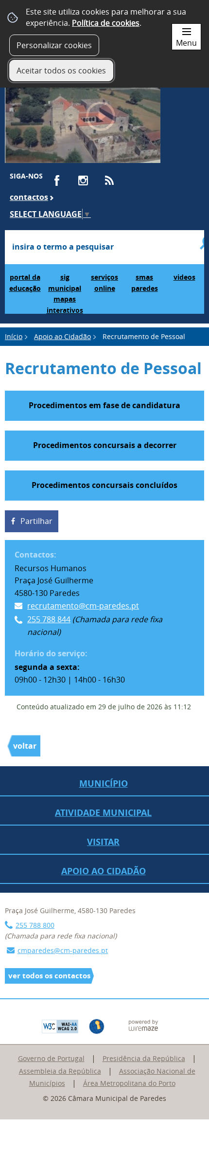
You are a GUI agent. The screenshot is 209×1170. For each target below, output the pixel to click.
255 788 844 (48, 619)
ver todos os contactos (49, 976)
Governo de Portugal (51, 1058)
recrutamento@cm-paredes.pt (83, 605)
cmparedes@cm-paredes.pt (62, 950)
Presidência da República (144, 1058)
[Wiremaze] (143, 1024)
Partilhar (36, 521)
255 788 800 (35, 925)
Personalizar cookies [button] (54, 45)
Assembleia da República (60, 1071)
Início (13, 336)
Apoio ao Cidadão (62, 336)
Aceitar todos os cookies (61, 70)
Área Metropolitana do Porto (129, 1083)
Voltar (24, 745)
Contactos (29, 197)
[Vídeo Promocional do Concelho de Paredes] (82, 120)
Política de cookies (105, 23)
